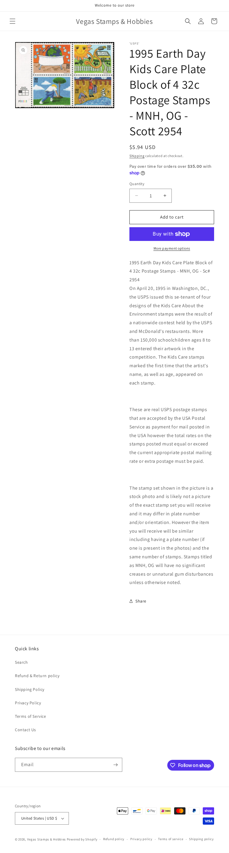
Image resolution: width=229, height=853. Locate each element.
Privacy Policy (28, 703)
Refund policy (113, 839)
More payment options (172, 248)
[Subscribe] (115, 765)
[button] (12, 21)
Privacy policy (141, 839)
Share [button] (140, 601)
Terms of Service (30, 716)
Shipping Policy (29, 689)
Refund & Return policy (37, 675)
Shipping (137, 155)
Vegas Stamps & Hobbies (46, 839)
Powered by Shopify (82, 839)
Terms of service (170, 839)
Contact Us (25, 729)
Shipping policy (201, 839)
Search (21, 662)
